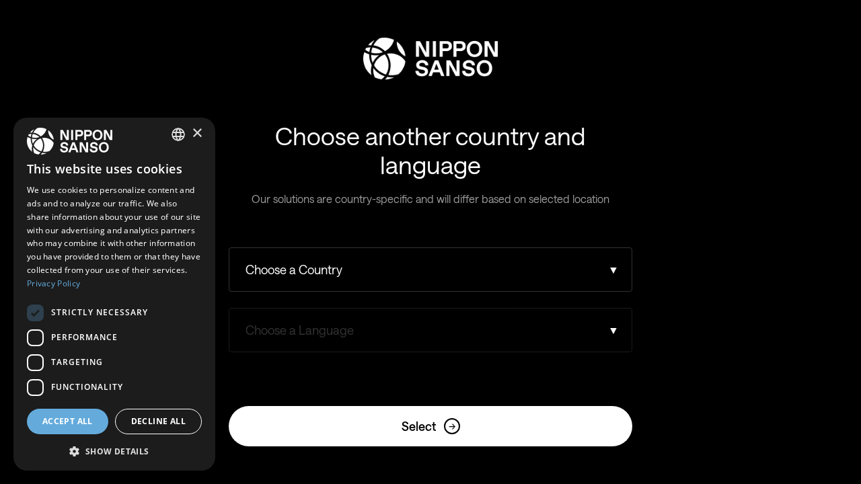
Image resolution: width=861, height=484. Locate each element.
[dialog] (114, 294)
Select (428, 426)
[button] (114, 450)
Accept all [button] (67, 421)
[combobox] (178, 134)
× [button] (197, 133)
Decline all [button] (158, 421)
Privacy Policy (53, 283)
